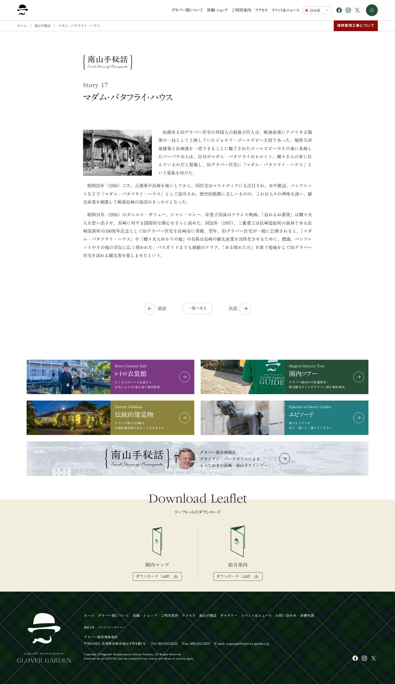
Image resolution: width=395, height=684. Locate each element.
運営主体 (89, 627)
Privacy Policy (148, 658)
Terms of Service (175, 658)
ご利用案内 (241, 10)
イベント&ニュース (285, 10)
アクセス (261, 10)
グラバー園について (187, 10)
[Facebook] (339, 10)
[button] (372, 10)
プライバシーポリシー (111, 627)
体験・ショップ (217, 10)
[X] (357, 10)
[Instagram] (348, 10)
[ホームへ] (22, 10)
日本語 (314, 10)
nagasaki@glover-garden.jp (247, 643)
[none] (372, 656)
